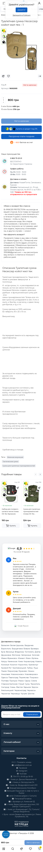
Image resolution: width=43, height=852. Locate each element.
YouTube (23, 774)
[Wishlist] (8, 76)
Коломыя (5, 665)
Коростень (23, 665)
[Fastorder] (18, 488)
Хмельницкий (7, 690)
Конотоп (13, 665)
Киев (20, 661)
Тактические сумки (10, 461)
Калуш (4, 661)
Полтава (5, 681)
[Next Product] (40, 76)
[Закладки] (30, 848)
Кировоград (29, 661)
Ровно (21, 681)
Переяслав (24, 677)
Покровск (34, 677)
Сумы (27, 684)
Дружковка (6, 655)
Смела (34, 681)
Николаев (5, 674)
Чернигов (5, 694)
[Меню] (3, 3)
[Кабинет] (39, 3)
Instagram (22, 771)
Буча (3, 652)
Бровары (35, 649)
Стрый (21, 684)
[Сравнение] (21, 848)
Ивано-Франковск (9, 658)
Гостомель (29, 652)
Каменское (12, 661)
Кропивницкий (19, 668)
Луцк (36, 668)
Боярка (27, 649)
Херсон (35, 687)
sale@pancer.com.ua (23, 765)
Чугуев (24, 694)
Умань (12, 687)
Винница (10, 652)
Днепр (37, 652)
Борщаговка (17, 649)
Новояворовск (31, 674)
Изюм (28, 658)
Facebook (22, 768)
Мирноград (13, 671)
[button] (35, 474)
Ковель (38, 661)
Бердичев (29, 645)
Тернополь (35, 684)
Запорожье (26, 655)
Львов (4, 671)
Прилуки (13, 681)
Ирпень (35, 658)
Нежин (31, 671)
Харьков (27, 687)
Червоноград (20, 690)
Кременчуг (33, 665)
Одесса (4, 677)
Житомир (16, 655)
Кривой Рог (6, 668)
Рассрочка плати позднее (21, 136)
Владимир (19, 652)
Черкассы (31, 690)
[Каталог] (3, 848)
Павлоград (13, 677)
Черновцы (15, 694)
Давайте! (21, 10)
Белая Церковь (17, 645)
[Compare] (3, 76)
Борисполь (6, 649)
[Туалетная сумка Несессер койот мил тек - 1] (21, 51)
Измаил (21, 658)
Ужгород (5, 687)
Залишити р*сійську (21, 15)
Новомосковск (17, 674)
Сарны (27, 681)
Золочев (35, 655)
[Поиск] (12, 848)
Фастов (19, 687)
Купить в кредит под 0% (26, 129)
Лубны (30, 668)
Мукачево (23, 671)
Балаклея (5, 645)
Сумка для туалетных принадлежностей (19, 466)
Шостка (31, 694)
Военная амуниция (15, 457)
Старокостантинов (9, 684)
